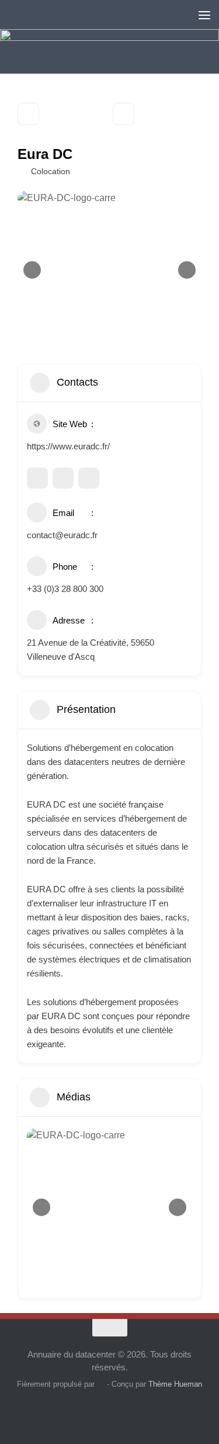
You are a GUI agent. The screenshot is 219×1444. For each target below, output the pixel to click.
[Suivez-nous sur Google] (78, 1411)
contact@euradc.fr (62, 535)
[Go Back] (28, 114)
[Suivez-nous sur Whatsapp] (141, 1411)
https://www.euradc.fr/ (68, 446)
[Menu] (204, 14)
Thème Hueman (175, 1384)
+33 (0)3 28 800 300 (65, 589)
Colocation (50, 171)
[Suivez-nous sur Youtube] (120, 1411)
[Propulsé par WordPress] (101, 1384)
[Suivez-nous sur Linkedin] (99, 1411)
